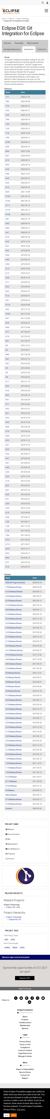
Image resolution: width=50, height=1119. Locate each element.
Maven (15, 947)
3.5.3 (7, 418)
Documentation (13, 834)
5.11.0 (7, 210)
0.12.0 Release (11, 777)
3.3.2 (7, 454)
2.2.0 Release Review (13, 745)
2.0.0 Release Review (13, 754)
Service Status (25, 1072)
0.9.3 (7, 553)
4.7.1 (7, 332)
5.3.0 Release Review (13, 632)
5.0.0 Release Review (13, 646)
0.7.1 (7, 562)
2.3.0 (7, 504)
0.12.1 (7, 540)
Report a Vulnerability (25, 1069)
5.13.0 (7, 196)
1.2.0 (7, 526)
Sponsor (25, 1028)
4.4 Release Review (12, 682)
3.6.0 (7, 436)
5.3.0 (7, 264)
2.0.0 (7, 517)
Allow (13, 1115)
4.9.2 (7, 309)
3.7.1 (7, 404)
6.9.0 (7, 147)
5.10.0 (7, 214)
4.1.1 (7, 382)
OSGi (6, 939)
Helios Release (11, 795)
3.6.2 (7, 409)
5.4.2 (7, 251)
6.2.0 (7, 183)
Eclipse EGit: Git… (15, 919)
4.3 (6, 368)
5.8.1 (7, 219)
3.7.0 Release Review (13, 705)
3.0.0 (7, 495)
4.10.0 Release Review (14, 655)
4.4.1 (7, 359)
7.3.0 (7, 124)
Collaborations (25, 1023)
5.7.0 (7, 237)
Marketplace (12, 844)
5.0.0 (7, 323)
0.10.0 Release (11, 786)
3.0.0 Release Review (13, 736)
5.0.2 (7, 291)
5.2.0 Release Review (13, 637)
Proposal (11, 854)
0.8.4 (7, 558)
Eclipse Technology (22, 19)
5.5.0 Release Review (13, 623)
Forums (11, 859)
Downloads (19, 43)
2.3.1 (7, 499)
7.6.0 (7, 110)
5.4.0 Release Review (13, 628)
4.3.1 (7, 363)
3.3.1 (7, 458)
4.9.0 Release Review (13, 659)
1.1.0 (7, 531)
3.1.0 (7, 481)
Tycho (22, 947)
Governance (28, 49)
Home (4, 19)
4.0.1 (7, 400)
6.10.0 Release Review (14, 592)
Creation (8, 808)
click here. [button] (21, 1109)
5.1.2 (7, 273)
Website (10, 829)
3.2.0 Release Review (13, 727)
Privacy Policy (25, 1042)
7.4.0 (7, 120)
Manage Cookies (25, 1056)
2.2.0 (7, 508)
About (25, 1017)
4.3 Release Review (12, 686)
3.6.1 (7, 413)
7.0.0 (7, 138)
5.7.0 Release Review (13, 614)
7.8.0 (7, 101)
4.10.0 (7, 314)
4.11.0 (7, 305)
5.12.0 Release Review (14, 605)
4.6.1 (7, 341)
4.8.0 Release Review (13, 664)
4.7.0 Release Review (13, 668)
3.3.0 (7, 472)
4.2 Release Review (12, 691)
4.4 (6, 377)
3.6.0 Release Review (13, 709)
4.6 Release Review (12, 673)
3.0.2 (7, 485)
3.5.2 (7, 440)
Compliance (25, 1047)
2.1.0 (7, 513)
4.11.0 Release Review (14, 650)
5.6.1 (7, 232)
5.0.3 (7, 287)
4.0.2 (7, 395)
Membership (25, 1025)
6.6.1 (7, 156)
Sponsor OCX (25, 978)
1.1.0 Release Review (13, 768)
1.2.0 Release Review (13, 763)
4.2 (6, 373)
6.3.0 (7, 178)
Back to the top (25, 989)
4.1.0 (7, 391)
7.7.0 (7, 106)
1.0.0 (7, 535)
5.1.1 (7, 282)
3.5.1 (7, 445)
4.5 (6, 350)
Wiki (8, 839)
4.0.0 (7, 427)
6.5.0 (7, 169)
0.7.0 (7, 567)
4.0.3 (7, 386)
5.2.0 (7, 278)
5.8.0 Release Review (13, 610)
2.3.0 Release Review (13, 741)
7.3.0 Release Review (13, 587)
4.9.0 (7, 327)
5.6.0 (7, 242)
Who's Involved (32, 43)
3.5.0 (7, 449)
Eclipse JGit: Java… (13, 907)
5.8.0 (7, 228)
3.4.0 (7, 467)
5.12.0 (7, 201)
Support (25, 1078)
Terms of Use (25, 1044)
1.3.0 (7, 522)
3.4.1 (7, 463)
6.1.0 (7, 187)
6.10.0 (7, 142)
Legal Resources (25, 1053)
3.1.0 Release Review (13, 732)
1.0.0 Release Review (13, 772)
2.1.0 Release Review (13, 750)
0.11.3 (7, 544)
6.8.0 (7, 151)
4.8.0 (7, 354)
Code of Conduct (25, 1050)
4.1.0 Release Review (13, 696)
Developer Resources (12, 49)
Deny (6, 1115)
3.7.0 (7, 431)
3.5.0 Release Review (13, 714)
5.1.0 (7, 296)
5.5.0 (7, 255)
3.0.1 (7, 490)
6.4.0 (7, 174)
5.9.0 (7, 223)
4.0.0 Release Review (13, 700)
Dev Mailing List (13, 849)
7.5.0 (7, 115)
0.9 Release (9, 790)
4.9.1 (7, 318)
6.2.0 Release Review (13, 601)
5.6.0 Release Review (13, 619)
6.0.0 (7, 192)
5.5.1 (7, 246)
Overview (7, 43)
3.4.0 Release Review (13, 718)
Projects (11, 19)
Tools (13, 939)
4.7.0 (7, 336)
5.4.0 (7, 260)
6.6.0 (7, 165)
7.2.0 (7, 129)
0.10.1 (7, 549)
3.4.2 (7, 422)
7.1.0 (7, 133)
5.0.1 (7, 300)
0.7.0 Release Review (13, 799)
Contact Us (41, 49)
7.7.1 (7, 97)
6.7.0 (7, 160)
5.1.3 (7, 269)
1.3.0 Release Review (13, 759)
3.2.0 (7, 476)
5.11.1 (7, 205)
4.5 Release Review (12, 677)
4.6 (6, 345)
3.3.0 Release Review (13, 723)
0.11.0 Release (11, 781)
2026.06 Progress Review (15, 583)
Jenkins (7, 947)
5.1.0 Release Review (13, 641)
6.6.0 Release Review (13, 596)
